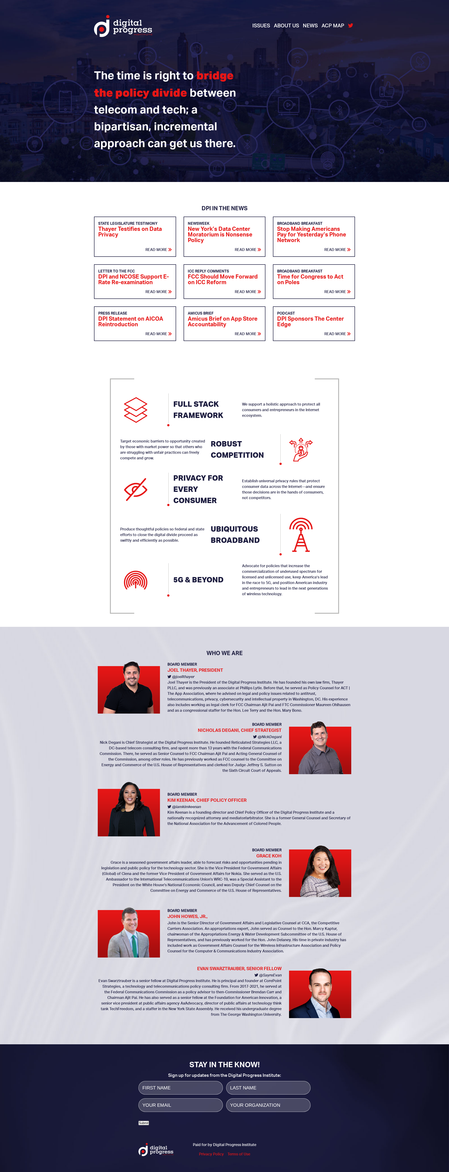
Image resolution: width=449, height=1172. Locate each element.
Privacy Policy (211, 1154)
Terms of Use (239, 1154)
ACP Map (333, 25)
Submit (143, 1123)
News (310, 25)
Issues (261, 25)
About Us (286, 25)
